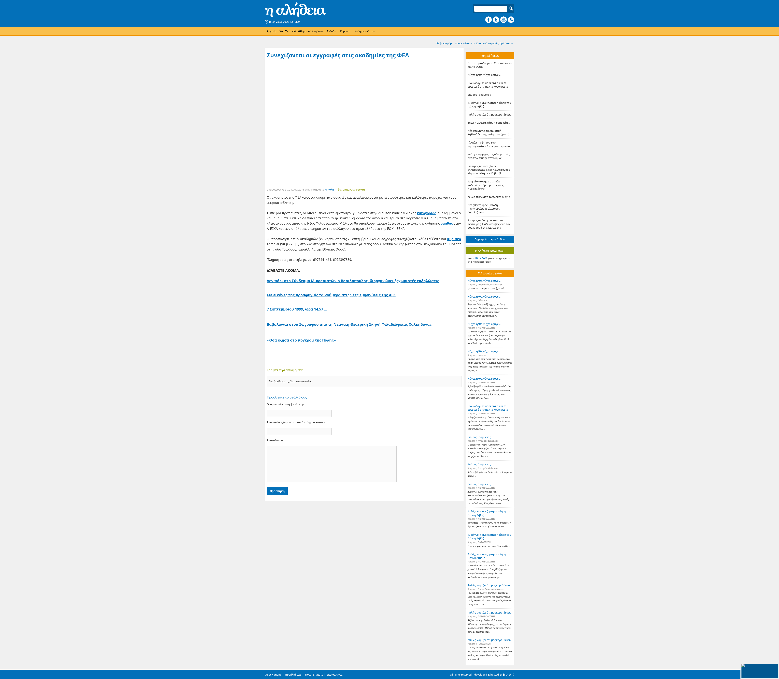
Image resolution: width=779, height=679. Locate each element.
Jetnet (507, 674)
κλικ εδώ (481, 258)
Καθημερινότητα (364, 31)
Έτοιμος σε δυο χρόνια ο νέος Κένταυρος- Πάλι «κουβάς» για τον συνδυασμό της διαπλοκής (489, 223)
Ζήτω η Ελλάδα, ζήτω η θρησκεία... (489, 122)
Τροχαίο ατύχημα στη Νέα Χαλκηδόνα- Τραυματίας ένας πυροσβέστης (486, 185)
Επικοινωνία (334, 674)
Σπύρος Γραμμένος (479, 94)
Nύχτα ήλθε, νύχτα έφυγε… (484, 75)
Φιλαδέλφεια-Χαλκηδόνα (307, 31)
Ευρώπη (345, 31)
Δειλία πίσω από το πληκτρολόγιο (489, 197)
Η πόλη (329, 189)
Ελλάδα (331, 31)
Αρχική (271, 31)
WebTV (284, 31)
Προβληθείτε (293, 674)
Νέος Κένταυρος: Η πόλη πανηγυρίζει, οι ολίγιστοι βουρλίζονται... (484, 208)
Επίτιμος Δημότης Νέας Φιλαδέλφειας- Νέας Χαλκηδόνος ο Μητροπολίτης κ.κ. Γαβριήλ (489, 169)
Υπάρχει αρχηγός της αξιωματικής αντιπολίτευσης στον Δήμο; (489, 156)
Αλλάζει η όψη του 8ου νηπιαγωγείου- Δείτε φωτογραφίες (489, 144)
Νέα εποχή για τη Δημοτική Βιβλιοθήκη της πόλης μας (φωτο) (488, 132)
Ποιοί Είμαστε (314, 674)
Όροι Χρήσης (273, 674)
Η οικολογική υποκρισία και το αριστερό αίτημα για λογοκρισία (488, 84)
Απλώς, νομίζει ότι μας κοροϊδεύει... (490, 114)
